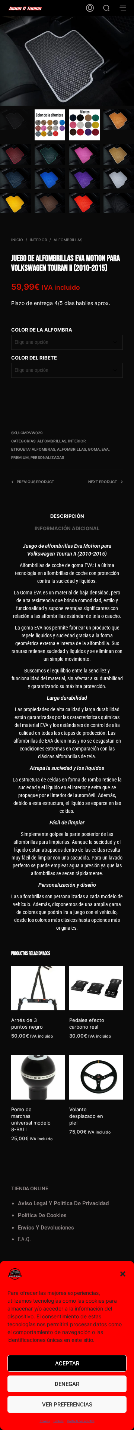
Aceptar (67, 1363)
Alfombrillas (68, 239)
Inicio (17, 239)
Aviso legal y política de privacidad (63, 1203)
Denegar (67, 1384)
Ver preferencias (67, 1404)
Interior (38, 239)
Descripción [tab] (67, 516)
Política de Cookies (42, 1215)
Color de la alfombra (41, 330)
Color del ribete (34, 358)
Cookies (45, 1421)
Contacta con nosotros (81, 1421)
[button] (123, 1274)
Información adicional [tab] (67, 528)
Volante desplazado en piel (86, 1116)
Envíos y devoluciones (46, 1227)
